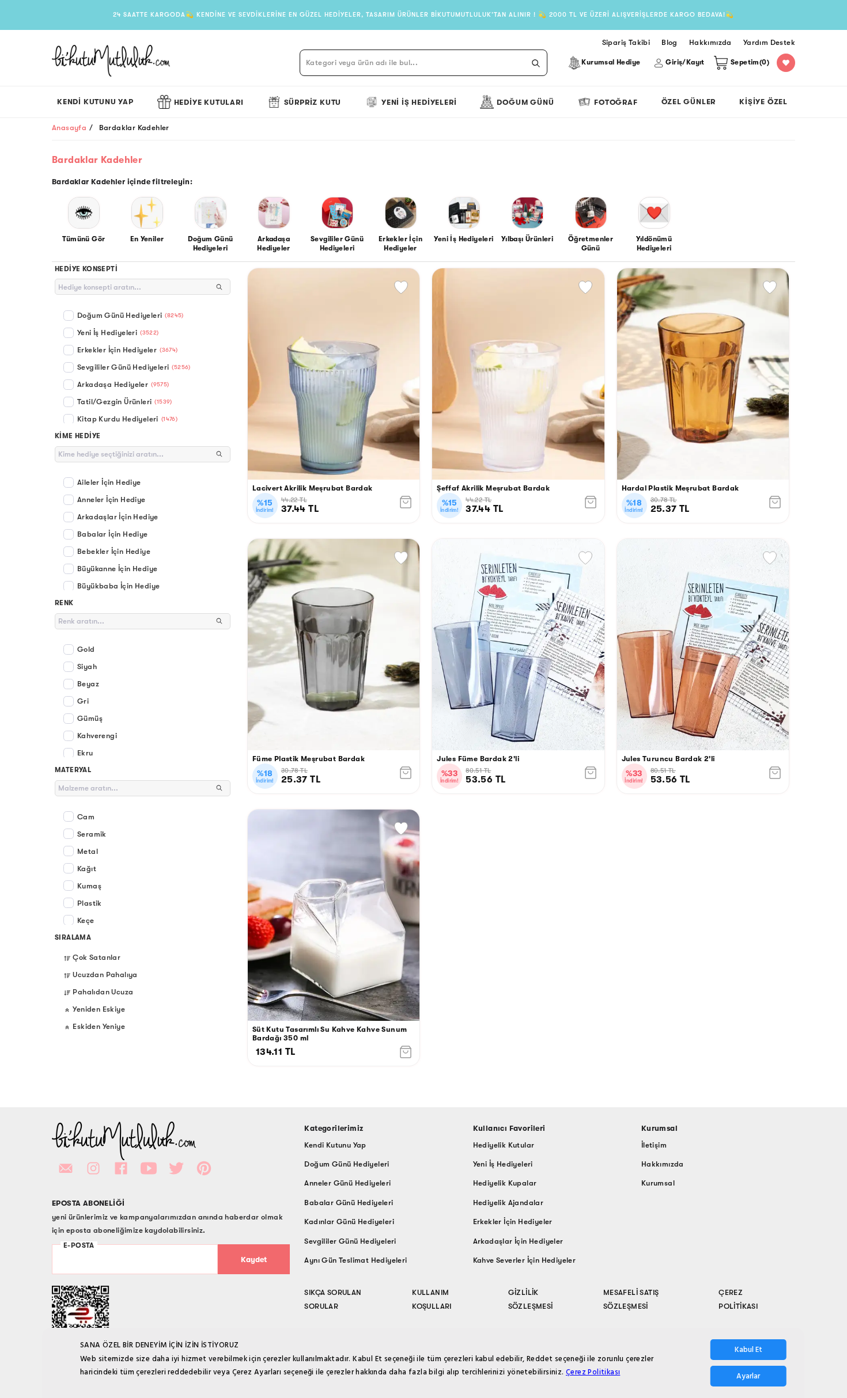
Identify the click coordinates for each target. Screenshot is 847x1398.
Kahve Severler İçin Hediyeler (524, 1260)
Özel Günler (688, 101)
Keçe (85, 920)
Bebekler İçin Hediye (113, 551)
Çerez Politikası (593, 1372)
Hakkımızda (662, 1164)
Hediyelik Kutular (504, 1145)
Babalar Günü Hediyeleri (348, 1202)
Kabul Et (748, 1349)
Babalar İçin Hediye (112, 534)
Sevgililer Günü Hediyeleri (134, 367)
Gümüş (90, 718)
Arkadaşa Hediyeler (123, 384)
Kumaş (89, 886)
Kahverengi (97, 735)
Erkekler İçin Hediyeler (127, 349)
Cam (85, 816)
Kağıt (86, 868)
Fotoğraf (615, 102)
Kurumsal (658, 1183)
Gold (86, 649)
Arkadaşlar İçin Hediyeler (518, 1241)
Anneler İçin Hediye (111, 499)
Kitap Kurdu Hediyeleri (127, 419)
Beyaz (88, 683)
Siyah (87, 666)
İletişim (654, 1145)
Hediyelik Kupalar (505, 1183)
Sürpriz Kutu (313, 102)
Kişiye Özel (763, 101)
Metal (87, 851)
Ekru (85, 753)
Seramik (92, 834)
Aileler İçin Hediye (109, 482)
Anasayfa (69, 127)
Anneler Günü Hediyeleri (347, 1183)
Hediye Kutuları (209, 102)
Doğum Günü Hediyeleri (130, 315)
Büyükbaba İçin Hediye (118, 586)
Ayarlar (748, 1376)
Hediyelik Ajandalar (508, 1202)
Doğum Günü (525, 102)
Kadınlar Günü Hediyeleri (349, 1221)
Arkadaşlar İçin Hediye (117, 516)
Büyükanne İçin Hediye (117, 568)
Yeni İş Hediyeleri (418, 102)
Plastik (89, 903)
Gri (83, 701)
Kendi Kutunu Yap (95, 101)
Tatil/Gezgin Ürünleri (124, 401)
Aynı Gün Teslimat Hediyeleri (355, 1260)
